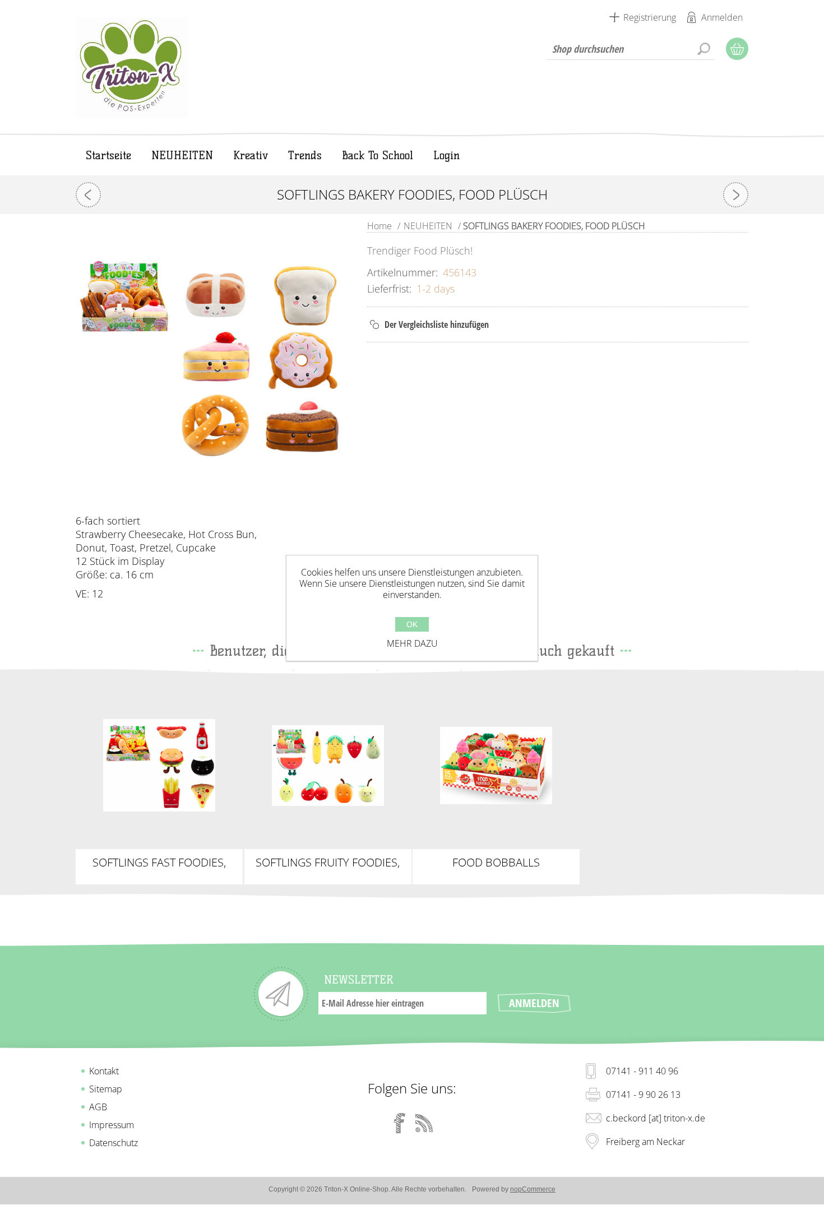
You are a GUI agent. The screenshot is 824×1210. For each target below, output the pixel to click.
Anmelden (722, 17)
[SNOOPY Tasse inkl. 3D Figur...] (88, 194)
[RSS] (424, 1123)
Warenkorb (737, 49)
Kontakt (104, 1071)
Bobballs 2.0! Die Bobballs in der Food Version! (496, 766)
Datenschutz (113, 1143)
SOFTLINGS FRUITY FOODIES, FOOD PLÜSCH (328, 862)
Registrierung (649, 17)
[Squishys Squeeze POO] (735, 194)
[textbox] (631, 49)
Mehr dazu (412, 643)
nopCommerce (532, 1189)
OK (412, 624)
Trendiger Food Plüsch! (159, 761)
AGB (98, 1107)
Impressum (111, 1125)
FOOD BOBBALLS (496, 862)
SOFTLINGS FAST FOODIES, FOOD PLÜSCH (159, 862)
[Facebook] (399, 1123)
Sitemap (105, 1089)
